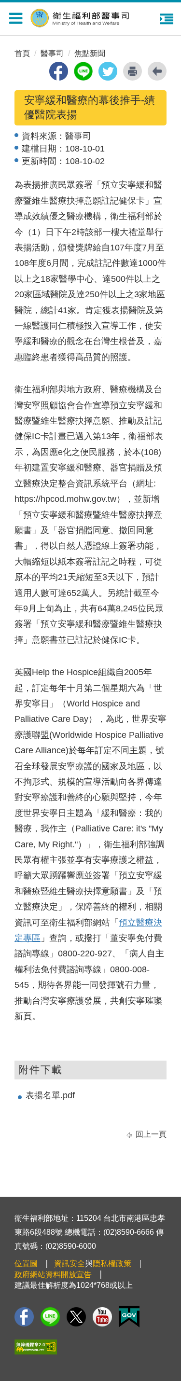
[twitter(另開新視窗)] (107, 71)
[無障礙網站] (35, 1347)
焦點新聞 (89, 53)
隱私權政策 (112, 1263)
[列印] (132, 71)
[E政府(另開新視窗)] (129, 1316)
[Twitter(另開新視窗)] (76, 1316)
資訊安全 (69, 1263)
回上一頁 (151, 1134)
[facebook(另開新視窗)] (58, 71)
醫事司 (52, 53)
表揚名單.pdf (50, 1095)
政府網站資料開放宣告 (53, 1275)
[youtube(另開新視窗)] (102, 1316)
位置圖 (26, 1263)
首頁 (22, 53)
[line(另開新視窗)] (83, 71)
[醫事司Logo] (95, 17)
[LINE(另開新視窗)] (50, 1316)
